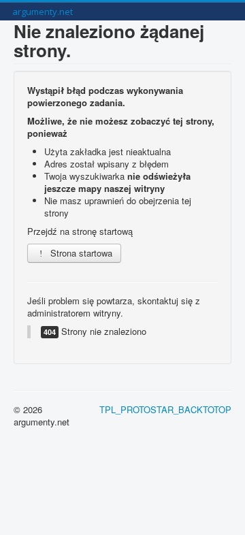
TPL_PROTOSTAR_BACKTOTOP (165, 409)
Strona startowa (80, 252)
